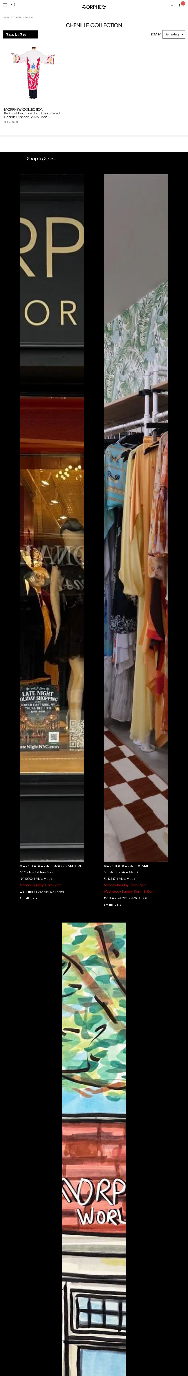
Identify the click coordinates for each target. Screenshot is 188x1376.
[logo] (94, 7)
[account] (172, 4)
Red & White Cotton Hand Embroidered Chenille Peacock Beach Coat (32, 115)
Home (6, 17)
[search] (13, 4)
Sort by (155, 34)
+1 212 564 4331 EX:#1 (49, 891)
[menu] (5, 4)
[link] (33, 76)
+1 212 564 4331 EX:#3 (133, 898)
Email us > (29, 898)
